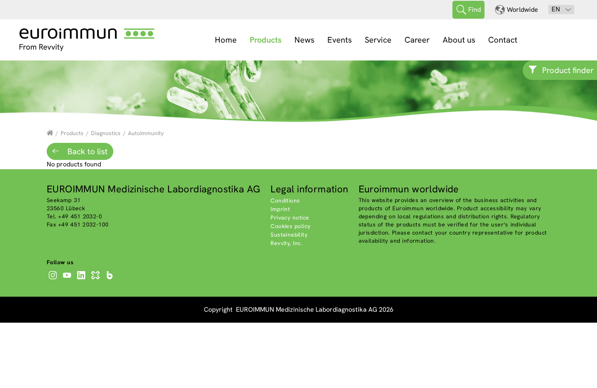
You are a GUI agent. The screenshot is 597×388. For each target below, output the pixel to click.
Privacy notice (289, 217)
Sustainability (288, 234)
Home (226, 39)
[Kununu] (96, 279)
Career (417, 39)
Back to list (86, 151)
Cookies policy (290, 226)
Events (339, 39)
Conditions (285, 200)
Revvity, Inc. (286, 243)
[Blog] (111, 279)
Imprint (280, 209)
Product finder (568, 70)
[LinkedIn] (82, 279)
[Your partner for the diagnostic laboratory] (50, 133)
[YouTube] (68, 279)
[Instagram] (54, 279)
